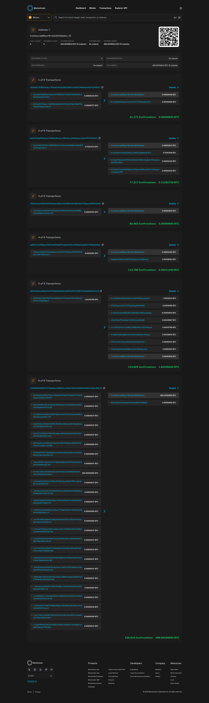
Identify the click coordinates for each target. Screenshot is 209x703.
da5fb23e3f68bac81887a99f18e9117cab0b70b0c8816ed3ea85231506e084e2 (65, 245)
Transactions (105, 8)
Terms (29, 692)
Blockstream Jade (93, 673)
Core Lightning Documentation (140, 676)
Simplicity (111, 683)
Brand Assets (175, 683)
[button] (174, 87)
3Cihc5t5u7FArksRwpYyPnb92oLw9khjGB (128, 320)
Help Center (174, 669)
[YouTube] (51, 669)
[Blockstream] (35, 662)
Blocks (92, 8)
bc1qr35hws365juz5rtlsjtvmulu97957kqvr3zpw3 (130, 298)
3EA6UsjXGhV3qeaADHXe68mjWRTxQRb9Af (129, 403)
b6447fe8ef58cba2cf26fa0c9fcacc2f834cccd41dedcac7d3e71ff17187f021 (63, 138)
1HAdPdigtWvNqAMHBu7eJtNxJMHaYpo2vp (129, 349)
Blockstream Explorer (95, 683)
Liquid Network (113, 673)
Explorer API (121, 8)
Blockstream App (93, 669)
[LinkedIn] (35, 669)
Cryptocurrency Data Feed (116, 669)
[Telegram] (46, 669)
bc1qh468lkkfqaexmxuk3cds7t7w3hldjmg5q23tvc (131, 102)
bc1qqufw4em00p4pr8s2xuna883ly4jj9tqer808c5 (131, 153)
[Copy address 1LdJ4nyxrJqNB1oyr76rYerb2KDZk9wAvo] (70, 36)
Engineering (134, 669)
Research (158, 669)
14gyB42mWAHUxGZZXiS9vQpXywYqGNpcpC (130, 259)
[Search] (56, 17)
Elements (111, 680)
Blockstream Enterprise (95, 676)
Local (172, 680)
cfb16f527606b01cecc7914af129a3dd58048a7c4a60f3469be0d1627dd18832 (65, 87)
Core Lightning (113, 676)
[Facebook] (40, 669)
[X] (29, 669)
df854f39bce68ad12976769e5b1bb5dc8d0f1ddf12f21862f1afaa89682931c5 (64, 291)
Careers (157, 676)
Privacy (38, 692)
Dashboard (81, 8)
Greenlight (91, 687)
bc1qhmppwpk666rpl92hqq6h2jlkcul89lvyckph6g (131, 313)
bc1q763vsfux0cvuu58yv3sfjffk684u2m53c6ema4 (131, 327)
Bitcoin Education (176, 673)
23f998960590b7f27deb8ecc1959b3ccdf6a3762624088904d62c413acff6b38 (66, 388)
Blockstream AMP (93, 680)
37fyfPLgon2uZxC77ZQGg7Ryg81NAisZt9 (128, 305)
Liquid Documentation (137, 673)
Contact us (32, 681)
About (157, 673)
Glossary (173, 676)
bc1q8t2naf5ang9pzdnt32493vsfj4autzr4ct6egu (130, 335)
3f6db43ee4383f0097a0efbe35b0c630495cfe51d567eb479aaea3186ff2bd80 (65, 203)
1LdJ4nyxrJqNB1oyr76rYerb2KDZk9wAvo (127, 95)
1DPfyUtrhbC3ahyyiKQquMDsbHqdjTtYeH (128, 342)
